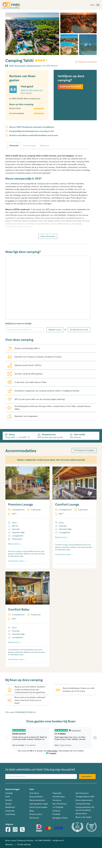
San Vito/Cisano (59, 804)
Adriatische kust (34, 65)
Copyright (56, 793)
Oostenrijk (9, 811)
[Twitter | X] (22, 830)
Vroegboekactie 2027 (85, 796)
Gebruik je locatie (80, 329)
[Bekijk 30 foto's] (32, 34)
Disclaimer (34, 818)
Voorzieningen (29, 145)
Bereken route (55, 329)
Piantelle (56, 814)
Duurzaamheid (35, 796)
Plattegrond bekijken (85, 450)
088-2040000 (45, 840)
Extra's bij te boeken (38, 807)
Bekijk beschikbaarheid (70, 86)
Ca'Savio (56, 811)
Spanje (8, 804)
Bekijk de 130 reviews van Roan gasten (32, 91)
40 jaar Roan (81, 813)
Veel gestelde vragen (38, 804)
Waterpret (44, 145)
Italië (11, 65)
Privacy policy (35, 814)
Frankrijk (9, 793)
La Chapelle (57, 807)
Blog (31, 811)
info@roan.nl (58, 840)
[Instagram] (15, 830)
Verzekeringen (58, 796)
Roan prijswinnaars (84, 800)
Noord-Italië (20, 65)
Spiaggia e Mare (59, 818)
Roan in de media (83, 817)
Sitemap (9, 844)
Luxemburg (10, 814)
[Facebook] (8, 830)
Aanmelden (86, 776)
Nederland (10, 807)
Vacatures (56, 800)
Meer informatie (48, 236)
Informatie (14, 145)
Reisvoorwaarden (37, 800)
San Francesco (82, 793)
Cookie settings (24, 844)
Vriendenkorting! (83, 804)
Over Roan (34, 793)
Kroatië (8, 800)
